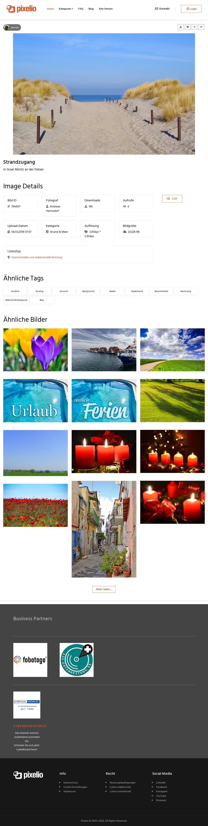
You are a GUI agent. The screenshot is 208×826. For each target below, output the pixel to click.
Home (50, 9)
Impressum (70, 791)
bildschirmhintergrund (16, 300)
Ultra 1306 (21, 490)
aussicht (64, 291)
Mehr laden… (104, 589)
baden (113, 291)
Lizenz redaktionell (120, 787)
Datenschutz (71, 783)
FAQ (80, 9)
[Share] (201, 27)
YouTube (161, 796)
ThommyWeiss (92, 487)
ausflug (39, 291)
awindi (15, 27)
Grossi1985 (21, 436)
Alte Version (106, 9)
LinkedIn (161, 783)
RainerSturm (159, 334)
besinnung (186, 291)
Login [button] (193, 8)
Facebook (161, 787)
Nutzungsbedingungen (123, 783)
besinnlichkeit (161, 291)
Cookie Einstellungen (75, 787)
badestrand (137, 291)
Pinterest (161, 800)
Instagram (161, 791)
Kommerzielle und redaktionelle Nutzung (37, 257)
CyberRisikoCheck (29, 726)
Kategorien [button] (65, 9)
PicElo (87, 334)
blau (42, 300)
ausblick (15, 291)
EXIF (174, 198)
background (88, 291)
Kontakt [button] (164, 8)
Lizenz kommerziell (120, 791)
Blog (91, 9)
